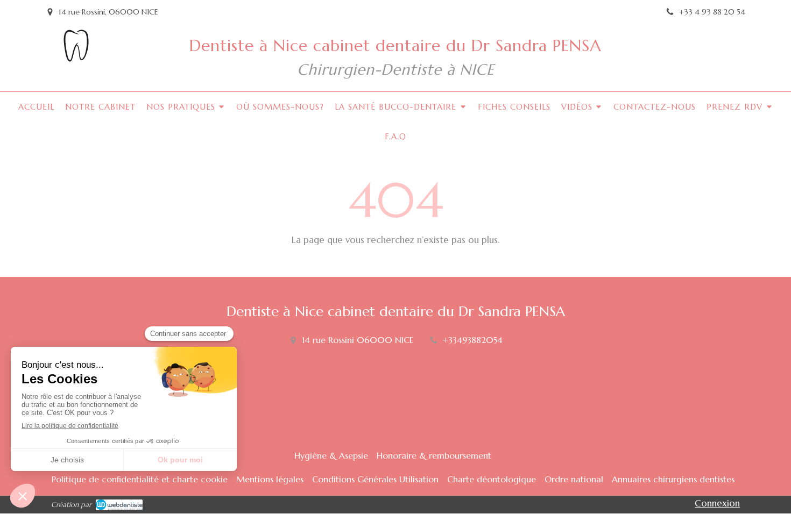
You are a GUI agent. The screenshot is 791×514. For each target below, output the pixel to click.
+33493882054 (472, 339)
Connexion (717, 503)
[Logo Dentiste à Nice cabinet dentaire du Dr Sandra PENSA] (75, 59)
